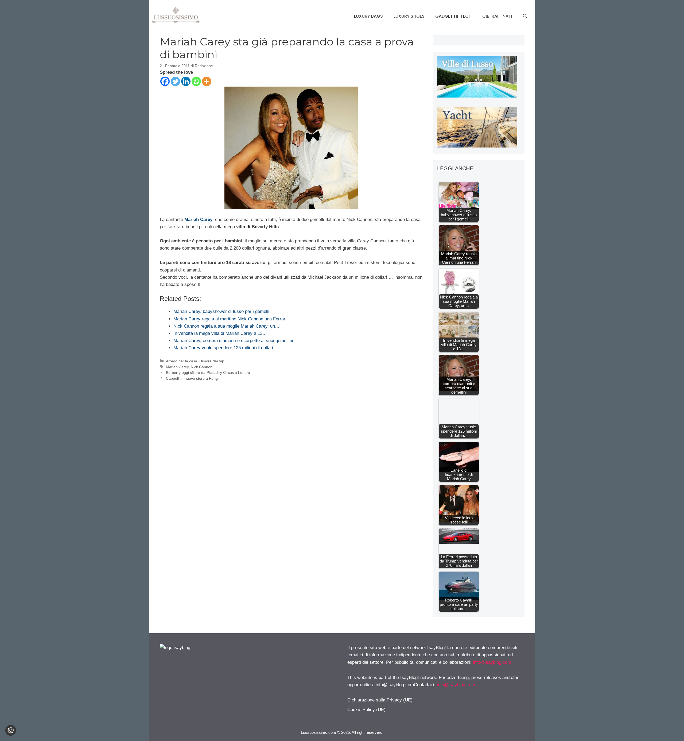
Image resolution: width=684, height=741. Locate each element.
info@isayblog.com (492, 662)
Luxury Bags (368, 16)
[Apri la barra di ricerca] (525, 16)
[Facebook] (165, 81)
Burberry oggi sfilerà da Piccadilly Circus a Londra (208, 372)
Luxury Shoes (409, 16)
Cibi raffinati (497, 16)
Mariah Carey (198, 219)
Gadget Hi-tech (453, 16)
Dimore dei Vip (211, 361)
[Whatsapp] (196, 81)
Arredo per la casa (181, 361)
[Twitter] (175, 81)
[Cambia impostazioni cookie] (10, 730)
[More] (206, 81)
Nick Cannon (201, 367)
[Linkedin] (186, 81)
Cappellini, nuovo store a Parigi (192, 378)
